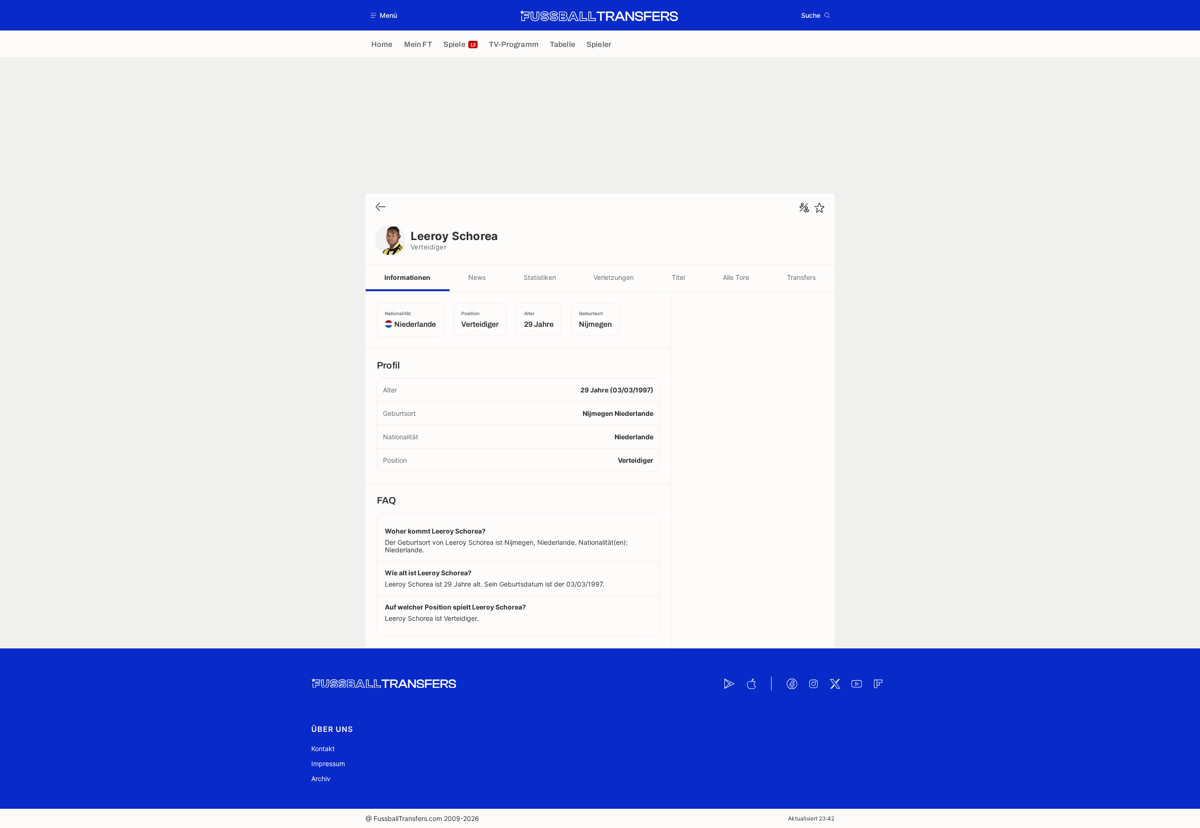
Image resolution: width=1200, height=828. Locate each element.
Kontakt (323, 749)
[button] (384, 15)
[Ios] (751, 684)
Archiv (320, 779)
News (477, 277)
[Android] (729, 684)
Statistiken (540, 277)
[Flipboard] (878, 684)
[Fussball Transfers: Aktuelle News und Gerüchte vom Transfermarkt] (599, 15)
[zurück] (380, 207)
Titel (678, 277)
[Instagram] (813, 684)
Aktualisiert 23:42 (811, 818)
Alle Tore (736, 277)
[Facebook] (792, 684)
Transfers (801, 277)
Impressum (328, 764)
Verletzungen (613, 277)
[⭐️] (819, 207)
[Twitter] (835, 684)
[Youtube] (856, 684)
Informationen (407, 277)
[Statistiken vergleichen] (804, 207)
